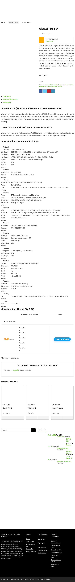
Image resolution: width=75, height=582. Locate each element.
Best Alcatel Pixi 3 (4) (56, 86)
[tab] (38, 96)
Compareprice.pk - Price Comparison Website (23, 579)
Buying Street (42, 553)
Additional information (10, 99)
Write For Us (30, 541)
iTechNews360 (42, 550)
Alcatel (41, 81)
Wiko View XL (32, 408)
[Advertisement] (17, 481)
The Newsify (42, 547)
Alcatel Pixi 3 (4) (69, 85)
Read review (49, 41)
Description (7, 96)
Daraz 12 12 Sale (56, 552)
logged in (16, 370)
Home (3, 22)
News (28, 539)
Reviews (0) (7, 102)
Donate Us (41, 539)
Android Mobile (49, 85)
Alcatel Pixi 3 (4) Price (45, 86)
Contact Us (29, 549)
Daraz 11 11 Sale (56, 550)
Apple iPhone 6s (58, 408)
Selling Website (31, 551)
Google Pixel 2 (7, 408)
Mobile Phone (13, 22)
